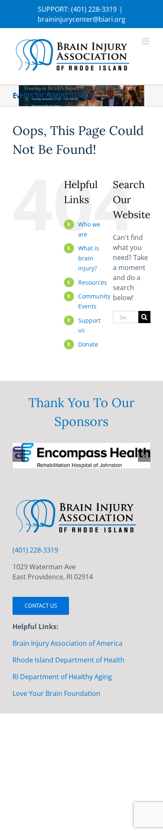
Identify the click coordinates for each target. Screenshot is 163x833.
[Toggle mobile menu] (146, 41)
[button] (19, 455)
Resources (92, 282)
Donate (88, 344)
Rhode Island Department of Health (69, 660)
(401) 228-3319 (94, 9)
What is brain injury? (88, 258)
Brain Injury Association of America (67, 643)
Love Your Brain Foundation (56, 693)
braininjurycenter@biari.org (81, 19)
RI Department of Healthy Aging (62, 676)
